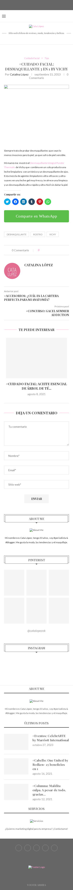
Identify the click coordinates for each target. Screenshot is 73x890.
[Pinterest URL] (14, 583)
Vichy (52, 234)
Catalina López (19, 74)
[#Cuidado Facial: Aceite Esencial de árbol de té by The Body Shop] (36, 358)
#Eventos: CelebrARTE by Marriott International (50, 738)
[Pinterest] (42, 4)
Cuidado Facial (32, 58)
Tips (47, 58)
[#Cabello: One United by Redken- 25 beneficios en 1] (16, 766)
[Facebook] (26, 4)
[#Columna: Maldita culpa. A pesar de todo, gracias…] (16, 792)
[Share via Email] (59, 250)
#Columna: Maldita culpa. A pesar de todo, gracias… (49, 790)
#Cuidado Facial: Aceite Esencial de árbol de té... (36, 386)
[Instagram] (36, 4)
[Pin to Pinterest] (55, 250)
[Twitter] (31, 4)
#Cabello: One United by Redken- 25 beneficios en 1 (50, 764)
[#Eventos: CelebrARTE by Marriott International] (16, 742)
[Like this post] (42, 250)
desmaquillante (16, 234)
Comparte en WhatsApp (36, 216)
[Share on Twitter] (51, 250)
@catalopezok (36, 630)
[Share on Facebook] (46, 250)
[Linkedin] (47, 4)
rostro (37, 234)
